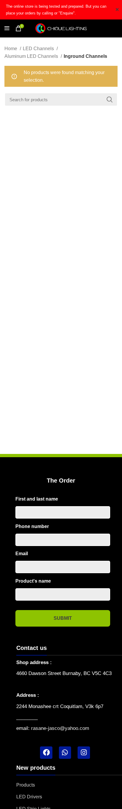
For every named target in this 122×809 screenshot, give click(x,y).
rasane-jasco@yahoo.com (60, 728)
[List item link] (69, 785)
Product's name (33, 581)
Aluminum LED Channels (31, 56)
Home (11, 48)
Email (21, 553)
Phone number (32, 526)
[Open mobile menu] (6, 28)
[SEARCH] (109, 99)
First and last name (36, 498)
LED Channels (39, 48)
